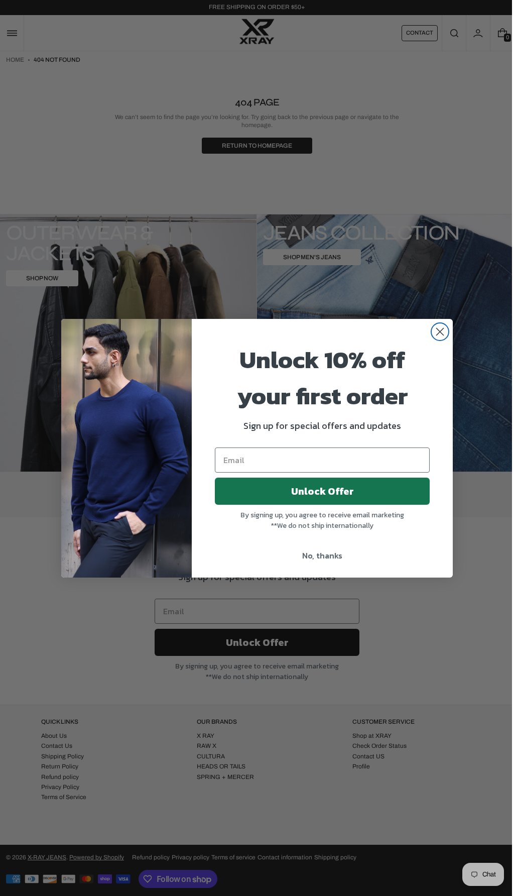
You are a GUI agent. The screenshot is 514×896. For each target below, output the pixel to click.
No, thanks (319, 555)
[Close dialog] (436, 332)
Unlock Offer (318, 491)
